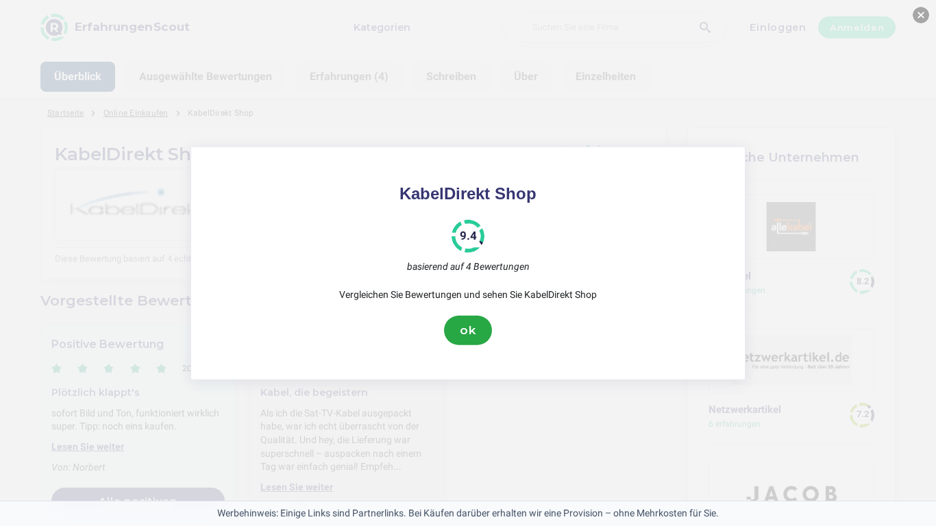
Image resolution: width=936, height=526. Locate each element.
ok (468, 330)
